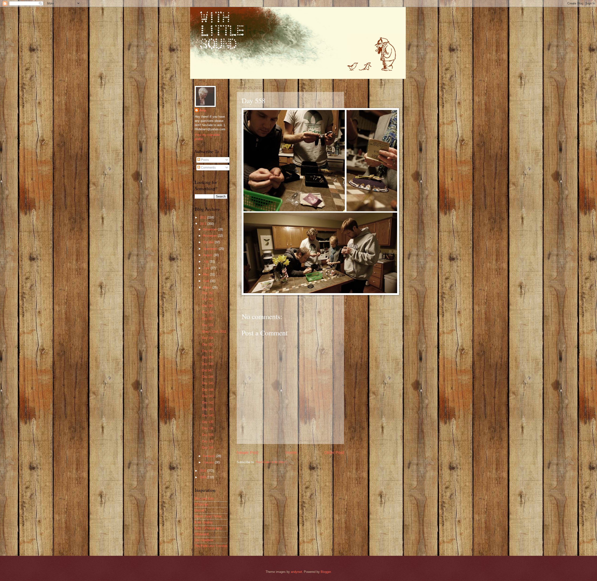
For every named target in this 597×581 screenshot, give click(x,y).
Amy (202, 110)
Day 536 (207, 435)
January (209, 462)
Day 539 (207, 422)
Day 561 (207, 299)
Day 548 (207, 364)
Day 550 (207, 357)
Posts (204, 160)
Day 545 (207, 383)
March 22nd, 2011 (214, 331)
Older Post (334, 452)
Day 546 (207, 376)
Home (291, 452)
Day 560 (207, 305)
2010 (203, 470)
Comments (208, 167)
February (209, 456)
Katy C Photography (208, 528)
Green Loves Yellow (208, 516)
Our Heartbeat (204, 540)
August (208, 255)
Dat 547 (207, 370)
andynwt (296, 572)
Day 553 (207, 344)
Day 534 (207, 447)
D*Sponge (201, 504)
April (206, 281)
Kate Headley (204, 522)
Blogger (326, 572)
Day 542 (207, 402)
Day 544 (207, 389)
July (206, 261)
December (210, 229)
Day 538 (207, 428)
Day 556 (207, 325)
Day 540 (207, 415)
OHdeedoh (202, 534)
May (206, 274)
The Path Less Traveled (211, 546)
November (210, 235)
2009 (203, 477)
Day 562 (207, 293)
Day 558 (207, 312)
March (207, 287)
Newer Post (247, 452)
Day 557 (207, 318)
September (211, 248)
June (207, 268)
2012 (203, 217)
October (209, 242)
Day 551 (207, 351)
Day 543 (207, 396)
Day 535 (207, 441)
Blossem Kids (204, 498)
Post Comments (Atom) (272, 462)
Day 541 (207, 409)
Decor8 (199, 510)
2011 (203, 223)
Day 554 (207, 338)
